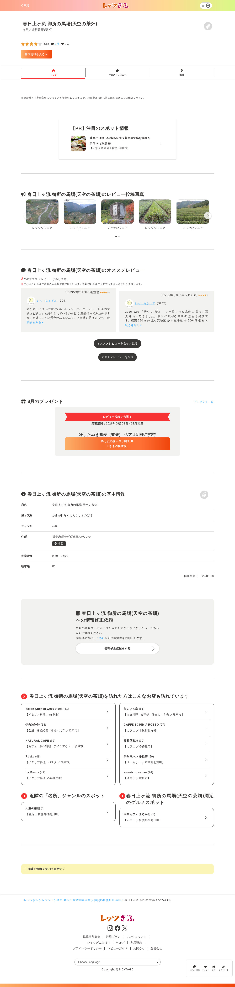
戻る (27, 5)
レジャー (47, 900)
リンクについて (136, 936)
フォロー (205, 970)
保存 (208, 26)
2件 (57, 43)
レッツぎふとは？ (98, 942)
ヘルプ (120, 942)
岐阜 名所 (63, 900)
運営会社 (156, 948)
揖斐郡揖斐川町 (41, 29)
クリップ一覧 (223, 970)
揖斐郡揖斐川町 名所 (107, 900)
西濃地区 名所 (82, 900)
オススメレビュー (117, 72)
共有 (213, 970)
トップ (53, 72)
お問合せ (139, 948)
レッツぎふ (31, 900)
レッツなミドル (47, 300)
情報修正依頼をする (117, 648)
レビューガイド (117, 948)
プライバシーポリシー (87, 948)
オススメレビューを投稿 (117, 357)
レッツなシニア (145, 303)
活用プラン (113, 936)
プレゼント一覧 (204, 401)
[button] (207, 216)
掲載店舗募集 (91, 936)
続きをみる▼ (35, 322)
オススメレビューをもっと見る (117, 343)
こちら (100, 638)
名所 (26, 29)
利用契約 (136, 942)
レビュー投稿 (195, 970)
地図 (182, 72)
